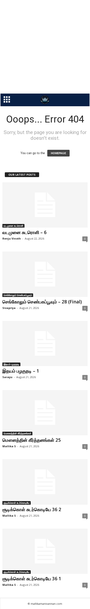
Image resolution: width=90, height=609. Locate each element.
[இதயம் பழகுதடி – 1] (45, 343)
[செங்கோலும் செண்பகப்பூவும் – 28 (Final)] (45, 274)
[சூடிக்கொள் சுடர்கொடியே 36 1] (45, 551)
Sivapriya (9, 308)
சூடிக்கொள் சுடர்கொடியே (17, 502)
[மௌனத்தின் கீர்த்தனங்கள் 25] (45, 412)
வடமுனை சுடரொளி (13, 225)
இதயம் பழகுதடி (11, 364)
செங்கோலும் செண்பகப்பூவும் (18, 295)
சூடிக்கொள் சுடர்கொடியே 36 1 (31, 578)
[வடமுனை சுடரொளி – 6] (45, 205)
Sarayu (7, 377)
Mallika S (9, 446)
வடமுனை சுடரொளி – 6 (24, 232)
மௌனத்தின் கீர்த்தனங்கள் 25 (31, 440)
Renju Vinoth (11, 238)
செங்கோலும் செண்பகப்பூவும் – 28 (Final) (42, 302)
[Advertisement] (45, 47)
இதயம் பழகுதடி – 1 (20, 371)
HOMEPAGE (58, 153)
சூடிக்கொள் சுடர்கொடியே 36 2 (31, 509)
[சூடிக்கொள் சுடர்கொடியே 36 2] (45, 481)
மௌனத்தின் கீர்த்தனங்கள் (17, 433)
